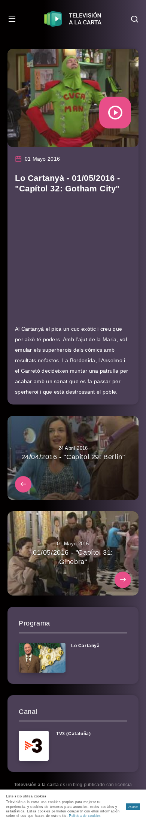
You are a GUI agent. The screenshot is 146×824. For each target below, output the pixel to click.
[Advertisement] (73, 263)
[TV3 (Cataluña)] (34, 746)
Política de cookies (85, 816)
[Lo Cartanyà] (42, 658)
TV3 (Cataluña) (73, 733)
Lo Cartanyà (85, 645)
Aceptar (133, 806)
